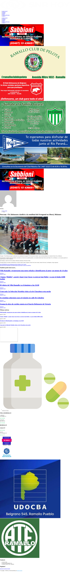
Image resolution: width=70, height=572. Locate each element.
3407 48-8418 (2, 418)
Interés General (4, 11)
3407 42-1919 (2, 430)
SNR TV (3, 16)
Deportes (3, 13)
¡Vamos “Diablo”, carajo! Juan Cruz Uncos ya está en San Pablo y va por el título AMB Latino (21, 316)
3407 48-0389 (2, 422)
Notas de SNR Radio (6, 15)
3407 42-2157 (2, 434)
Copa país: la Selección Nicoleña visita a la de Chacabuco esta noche (25, 291)
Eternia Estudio (19, 570)
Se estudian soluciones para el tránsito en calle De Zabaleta (22, 298)
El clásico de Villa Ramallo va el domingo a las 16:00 (19, 285)
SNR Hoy (2, 273)
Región (3, 14)
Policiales (3, 12)
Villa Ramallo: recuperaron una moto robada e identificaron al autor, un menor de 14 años (34, 271)
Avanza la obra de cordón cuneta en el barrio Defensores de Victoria (25, 304)
